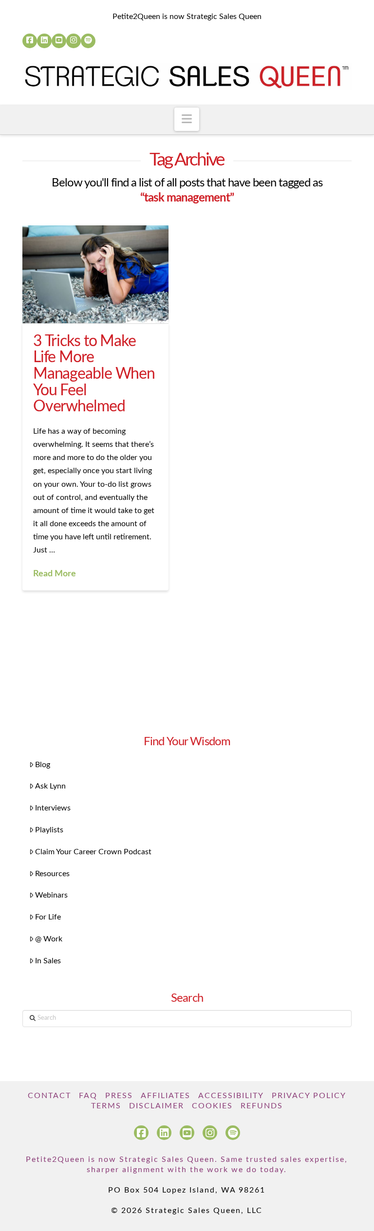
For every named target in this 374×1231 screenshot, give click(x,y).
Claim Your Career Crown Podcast (93, 852)
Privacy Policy (309, 1096)
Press (119, 1096)
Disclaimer (156, 1106)
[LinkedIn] (44, 41)
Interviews (53, 808)
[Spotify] (88, 41)
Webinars (51, 895)
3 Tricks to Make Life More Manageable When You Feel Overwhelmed (94, 373)
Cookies (212, 1106)
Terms (106, 1106)
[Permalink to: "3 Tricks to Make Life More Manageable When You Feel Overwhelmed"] (95, 274)
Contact (49, 1096)
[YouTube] (59, 41)
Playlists (49, 830)
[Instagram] (73, 41)
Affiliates (165, 1096)
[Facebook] (29, 41)
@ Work (48, 939)
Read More (54, 574)
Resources (52, 874)
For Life (48, 917)
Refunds (262, 1106)
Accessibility (231, 1096)
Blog (42, 765)
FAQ (88, 1096)
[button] (186, 119)
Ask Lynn (50, 786)
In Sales (48, 961)
